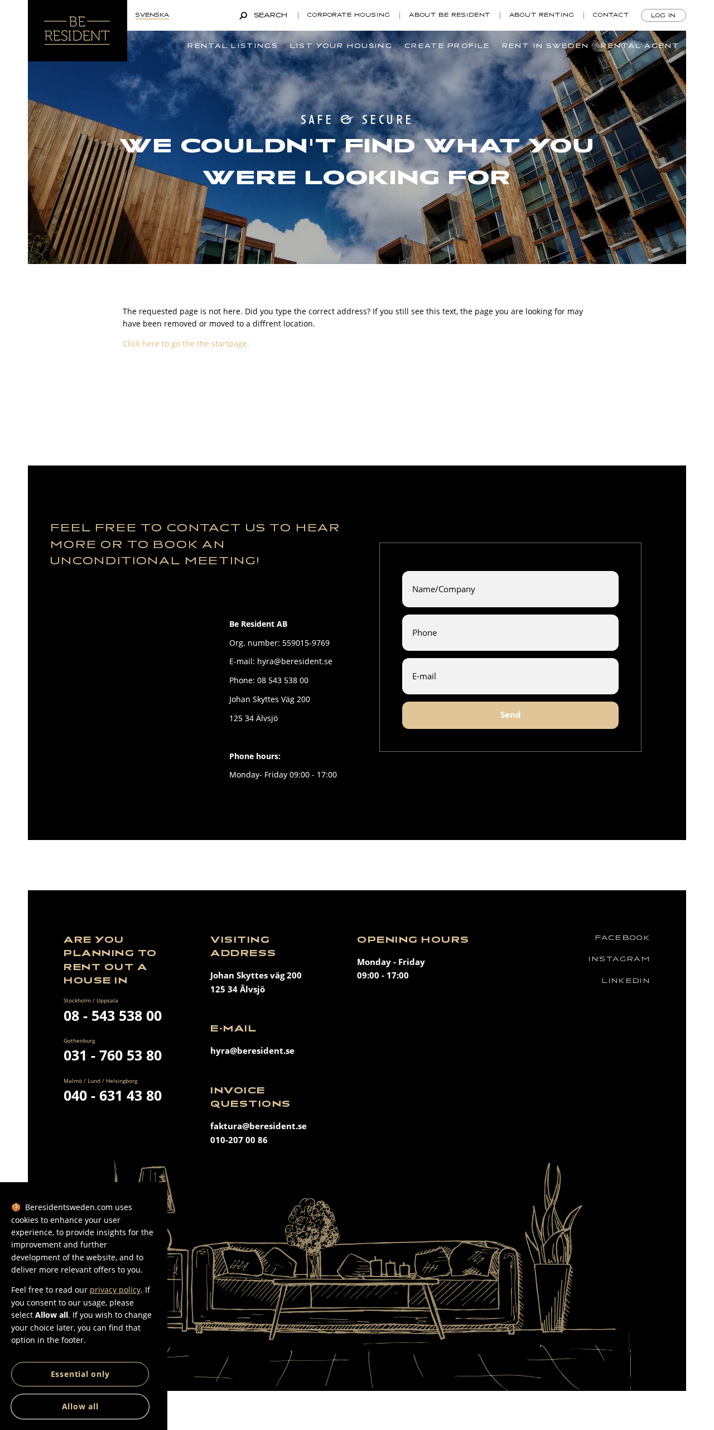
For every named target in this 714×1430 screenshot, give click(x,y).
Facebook (622, 938)
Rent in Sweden (545, 45)
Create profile (447, 45)
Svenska (152, 15)
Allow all (80, 1406)
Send (510, 715)
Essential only (80, 1374)
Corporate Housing (348, 15)
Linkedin (626, 981)
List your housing (341, 45)
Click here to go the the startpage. (186, 343)
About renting (542, 15)
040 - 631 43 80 (113, 1095)
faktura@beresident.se (258, 1126)
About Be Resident (450, 15)
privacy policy (115, 1289)
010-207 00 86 (239, 1140)
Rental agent (640, 45)
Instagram (619, 959)
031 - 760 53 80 (113, 1054)
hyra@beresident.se (252, 1051)
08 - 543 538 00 (113, 1015)
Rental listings (232, 45)
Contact (611, 15)
